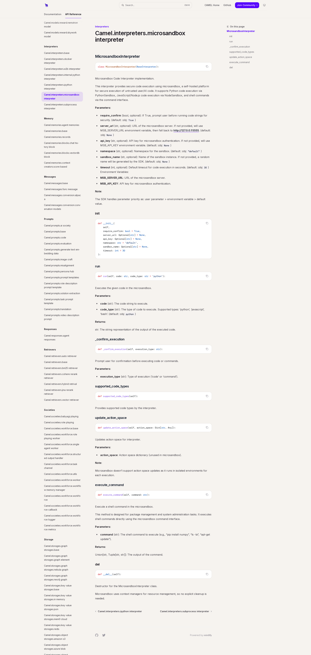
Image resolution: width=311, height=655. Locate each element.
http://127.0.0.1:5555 (186, 130)
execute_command (239, 62)
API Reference (73, 14)
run (231, 41)
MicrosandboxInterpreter (241, 31)
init (230, 36)
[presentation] (64, 336)
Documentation (52, 14)
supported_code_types (241, 51)
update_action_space (240, 57)
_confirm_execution (239, 46)
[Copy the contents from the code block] (207, 66)
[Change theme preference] (264, 5)
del (231, 67)
